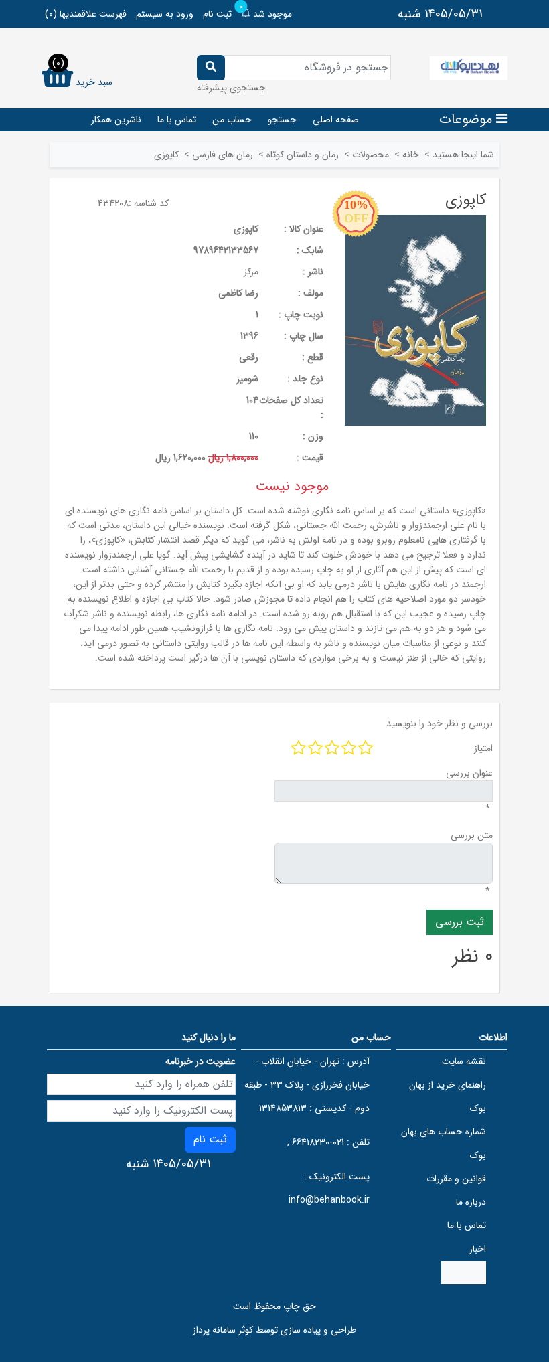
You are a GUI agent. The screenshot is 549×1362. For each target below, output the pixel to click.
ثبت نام (217, 14)
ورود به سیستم (164, 14)
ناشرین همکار (116, 119)
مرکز (251, 271)
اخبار (477, 1249)
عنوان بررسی (469, 773)
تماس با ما (176, 119)
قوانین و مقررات (456, 1178)
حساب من (232, 119)
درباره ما (471, 1202)
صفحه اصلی (336, 119)
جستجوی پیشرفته (231, 87)
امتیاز (483, 748)
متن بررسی (472, 835)
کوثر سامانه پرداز (223, 1330)
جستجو (282, 119)
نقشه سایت (464, 1061)
